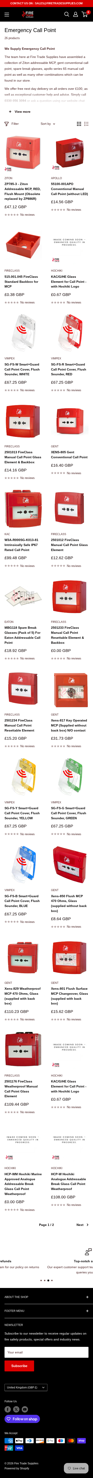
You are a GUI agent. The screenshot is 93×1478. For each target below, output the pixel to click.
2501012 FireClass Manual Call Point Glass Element (69, 544)
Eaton (9, 622)
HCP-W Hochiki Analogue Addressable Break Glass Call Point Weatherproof (68, 1181)
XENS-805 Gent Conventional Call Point (69, 454)
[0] (85, 14)
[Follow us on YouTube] (25, 1409)
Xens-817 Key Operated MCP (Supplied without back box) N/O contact (69, 725)
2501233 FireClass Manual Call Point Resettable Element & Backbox (67, 635)
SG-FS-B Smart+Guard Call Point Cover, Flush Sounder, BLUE (22, 901)
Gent (54, 446)
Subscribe (19, 1366)
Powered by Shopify (17, 1468)
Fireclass (12, 270)
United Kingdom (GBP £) (22, 1387)
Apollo (56, 178)
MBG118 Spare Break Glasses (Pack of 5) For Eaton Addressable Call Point (22, 635)
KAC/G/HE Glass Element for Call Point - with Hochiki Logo (68, 281)
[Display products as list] (86, 124)
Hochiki (56, 270)
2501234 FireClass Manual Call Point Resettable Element (19, 725)
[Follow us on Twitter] (16, 1409)
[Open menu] (7, 14)
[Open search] (66, 14)
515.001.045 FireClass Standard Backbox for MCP (21, 281)
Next (80, 1225)
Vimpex (10, 358)
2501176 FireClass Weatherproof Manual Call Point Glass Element (21, 1089)
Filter (15, 123)
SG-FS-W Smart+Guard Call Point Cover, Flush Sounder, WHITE (22, 369)
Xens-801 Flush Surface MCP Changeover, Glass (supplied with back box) (69, 996)
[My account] (75, 14)
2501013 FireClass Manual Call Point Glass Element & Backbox (23, 457)
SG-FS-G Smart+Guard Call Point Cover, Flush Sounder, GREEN (68, 813)
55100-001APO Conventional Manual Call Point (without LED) (69, 188)
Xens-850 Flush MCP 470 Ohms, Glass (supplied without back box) (69, 903)
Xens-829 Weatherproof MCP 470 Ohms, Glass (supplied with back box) (23, 996)
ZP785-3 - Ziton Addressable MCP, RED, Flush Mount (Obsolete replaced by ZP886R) (23, 191)
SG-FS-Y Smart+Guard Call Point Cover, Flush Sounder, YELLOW (22, 813)
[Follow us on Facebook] (8, 1409)
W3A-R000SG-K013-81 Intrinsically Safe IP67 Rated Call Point (21, 544)
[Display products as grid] (79, 124)
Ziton (8, 178)
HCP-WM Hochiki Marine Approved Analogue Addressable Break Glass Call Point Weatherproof (23, 1184)
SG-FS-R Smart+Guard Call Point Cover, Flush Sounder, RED (68, 369)
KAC (7, 534)
